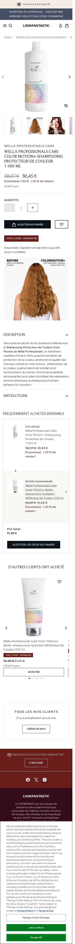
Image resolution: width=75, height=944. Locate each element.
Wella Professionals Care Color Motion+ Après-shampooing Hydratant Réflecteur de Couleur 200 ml (33, 645)
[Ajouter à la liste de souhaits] (61, 224)
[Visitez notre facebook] (28, 780)
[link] (60, 25)
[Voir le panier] (67, 25)
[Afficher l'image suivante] (69, 77)
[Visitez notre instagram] (44, 780)
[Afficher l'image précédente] (3, 77)
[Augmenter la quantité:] (32, 208)
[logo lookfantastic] (36, 25)
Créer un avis (36, 728)
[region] (36, 882)
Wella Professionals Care (29, 146)
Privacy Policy (25, 910)
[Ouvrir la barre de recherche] (10, 25)
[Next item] (66, 628)
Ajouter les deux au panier (34, 544)
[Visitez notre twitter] (36, 780)
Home (7, 36)
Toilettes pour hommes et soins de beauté (41, 36)
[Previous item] (6, 628)
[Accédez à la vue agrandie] (66, 105)
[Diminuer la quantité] (9, 208)
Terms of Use (46, 910)
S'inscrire (36, 762)
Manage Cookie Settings (36, 917)
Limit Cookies (36, 927)
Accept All (36, 937)
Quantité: (11, 200)
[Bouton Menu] (4, 25)
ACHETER (34, 672)
